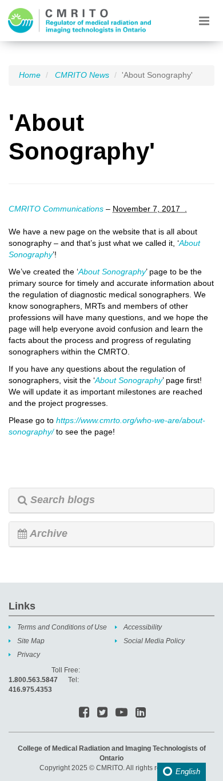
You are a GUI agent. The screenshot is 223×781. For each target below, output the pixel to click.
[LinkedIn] (141, 713)
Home (30, 74)
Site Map (31, 641)
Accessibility (143, 627)
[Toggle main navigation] (204, 21)
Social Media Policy (154, 641)
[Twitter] (102, 713)
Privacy (28, 655)
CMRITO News (82, 74)
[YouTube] (122, 713)
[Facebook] (84, 713)
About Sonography (112, 271)
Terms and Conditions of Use (62, 627)
